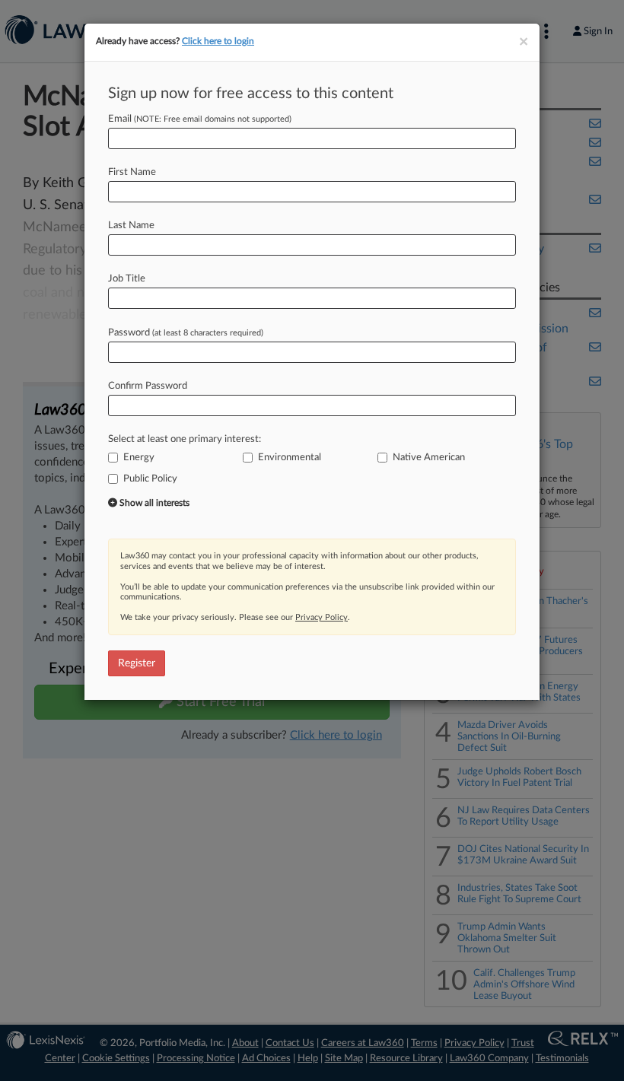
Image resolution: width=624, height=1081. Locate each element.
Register (136, 663)
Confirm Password (147, 386)
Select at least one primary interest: (184, 439)
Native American (429, 458)
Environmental (289, 458)
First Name (132, 172)
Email (199, 119)
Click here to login (218, 41)
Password (185, 333)
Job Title (126, 279)
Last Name (131, 226)
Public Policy (150, 479)
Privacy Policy (321, 617)
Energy (138, 458)
